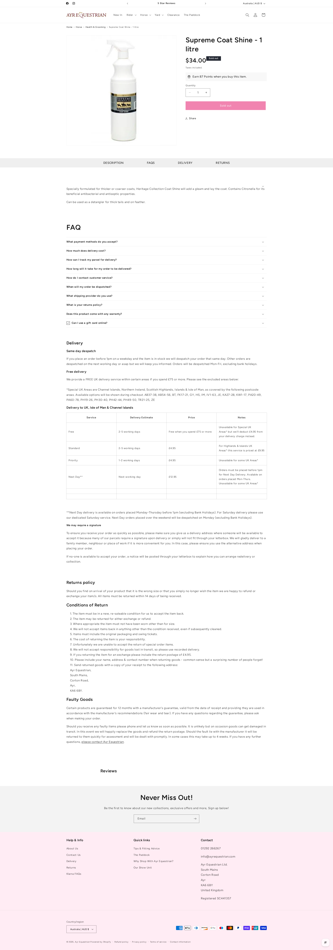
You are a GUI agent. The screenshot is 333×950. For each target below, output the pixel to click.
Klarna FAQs (73, 873)
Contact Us (73, 854)
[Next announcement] (205, 3)
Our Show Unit (143, 867)
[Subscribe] (195, 818)
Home (69, 27)
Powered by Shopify (100, 942)
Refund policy (121, 942)
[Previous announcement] (127, 3)
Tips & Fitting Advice (147, 848)
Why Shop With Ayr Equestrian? (153, 861)
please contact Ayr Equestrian (103, 742)
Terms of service (158, 942)
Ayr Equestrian (82, 942)
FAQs (151, 162)
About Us (72, 848)
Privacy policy (139, 942)
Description (113, 162)
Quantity (190, 85)
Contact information (180, 942)
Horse (79, 27)
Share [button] (192, 118)
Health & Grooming (96, 27)
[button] (131, 15)
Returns (223, 162)
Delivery (185, 162)
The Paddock (142, 854)
